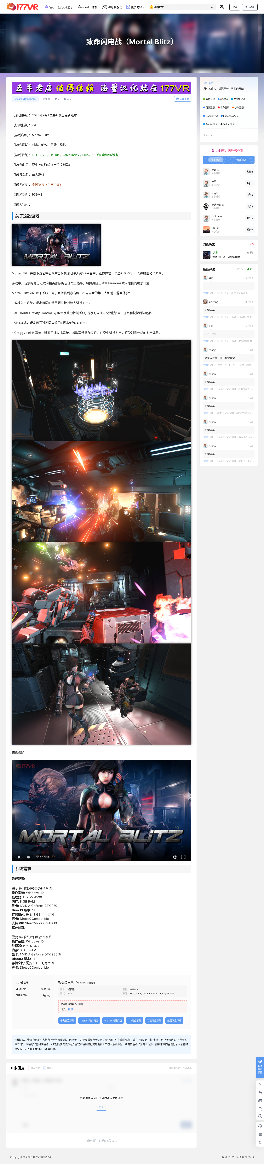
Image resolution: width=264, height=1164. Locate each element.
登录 (234, 7)
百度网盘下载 (154, 1020)
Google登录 (212, 115)
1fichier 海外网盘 (89, 1020)
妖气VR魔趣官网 (41, 1157)
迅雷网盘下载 (174, 1020)
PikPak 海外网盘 (113, 1020)
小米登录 (239, 107)
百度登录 (210, 107)
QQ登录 (224, 99)
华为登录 (224, 107)
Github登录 (229, 124)
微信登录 (210, 99)
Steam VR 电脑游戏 (25, 98)
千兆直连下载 (67, 1020)
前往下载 (184, 99)
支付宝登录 (239, 99)
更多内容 (136, 7)
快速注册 (250, 7)
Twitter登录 (212, 124)
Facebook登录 (231, 115)
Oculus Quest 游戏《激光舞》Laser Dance (239, 437)
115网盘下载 (134, 1020)
